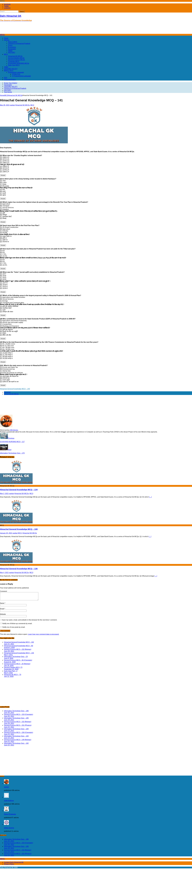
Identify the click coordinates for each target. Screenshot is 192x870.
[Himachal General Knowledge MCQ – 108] (16, 523)
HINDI (10, 51)
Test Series (8, 92)
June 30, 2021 (9, 712)
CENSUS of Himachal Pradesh (19, 43)
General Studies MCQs (16, 58)
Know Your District (10, 83)
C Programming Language (21, 76)
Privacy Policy (9, 864)
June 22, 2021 (9, 741)
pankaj (12, 105)
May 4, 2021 (4, 572)
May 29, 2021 (5, 105)
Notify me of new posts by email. (13, 627)
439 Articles (14, 430)
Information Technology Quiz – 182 (16, 743)
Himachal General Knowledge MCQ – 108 (19, 529)
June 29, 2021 (9, 651)
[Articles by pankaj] (6, 783)
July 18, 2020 (9, 665)
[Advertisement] (36, 28)
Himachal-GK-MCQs (11, 394)
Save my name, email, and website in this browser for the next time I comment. (29, 620)
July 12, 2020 (9, 676)
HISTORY (11, 52)
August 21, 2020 (10, 662)
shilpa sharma (9, 828)
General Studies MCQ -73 (13, 667)
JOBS (6, 67)
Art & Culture (12, 42)
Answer (3, 175)
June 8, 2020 (8, 658)
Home (6, 38)
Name (2, 603)
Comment (3, 591)
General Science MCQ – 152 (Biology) (17, 649)
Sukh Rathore (9, 800)
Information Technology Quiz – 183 (16, 736)
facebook (7, 4)
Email (2, 609)
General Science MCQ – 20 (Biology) (17, 664)
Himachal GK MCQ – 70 (12, 674)
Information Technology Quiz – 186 (16, 711)
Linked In (7, 8)
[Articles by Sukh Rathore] (6, 797)
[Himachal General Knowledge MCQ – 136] (16, 563)
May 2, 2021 (4, 493)
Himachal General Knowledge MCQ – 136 (19, 569)
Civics (10, 45)
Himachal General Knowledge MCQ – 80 (18, 646)
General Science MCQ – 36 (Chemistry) (18, 660)
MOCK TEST (8, 70)
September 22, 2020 (11, 669)
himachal (7, 392)
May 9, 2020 (8, 673)
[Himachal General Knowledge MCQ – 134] (16, 484)
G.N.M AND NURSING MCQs (18, 63)
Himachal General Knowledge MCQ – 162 (19, 642)
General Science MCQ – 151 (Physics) (17, 725)
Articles (6, 40)
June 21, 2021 (9, 644)
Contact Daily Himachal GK (14, 862)
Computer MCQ (13, 61)
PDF (5, 78)
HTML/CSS (16, 74)
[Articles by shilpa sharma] (6, 824)
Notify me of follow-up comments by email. (17, 623)
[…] (150, 497)
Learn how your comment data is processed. (43, 634)
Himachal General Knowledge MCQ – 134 (19, 490)
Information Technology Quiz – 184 (16, 729)
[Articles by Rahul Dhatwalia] (6, 811)
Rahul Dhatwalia (10, 814)
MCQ (6, 54)
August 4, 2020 (9, 647)
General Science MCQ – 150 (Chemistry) (18, 732)
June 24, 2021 (9, 727)
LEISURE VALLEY (11, 69)
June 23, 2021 (9, 731)
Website (3, 614)
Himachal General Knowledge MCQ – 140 (15, 389)
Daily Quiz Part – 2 (10, 671)
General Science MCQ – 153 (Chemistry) (18, 714)
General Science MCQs (16, 60)
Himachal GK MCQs (15, 56)
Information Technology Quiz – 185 (16, 718)
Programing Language (16, 72)
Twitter (6, 6)
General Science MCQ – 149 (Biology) (17, 740)
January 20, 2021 (6, 533)
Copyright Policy (10, 79)
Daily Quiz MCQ (14, 65)
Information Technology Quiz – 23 (16, 656)
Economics (12, 47)
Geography (12, 49)
